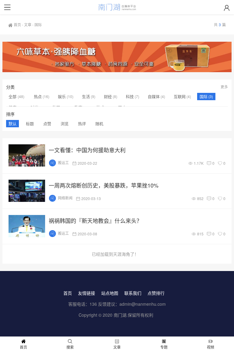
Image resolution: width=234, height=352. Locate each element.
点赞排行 (156, 293)
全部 (13, 96)
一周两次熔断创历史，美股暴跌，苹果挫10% (103, 185)
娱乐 (62, 96)
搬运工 (63, 162)
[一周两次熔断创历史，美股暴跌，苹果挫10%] (27, 191)
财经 (108, 96)
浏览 (65, 123)
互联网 (180, 96)
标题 (30, 123)
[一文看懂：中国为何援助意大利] (27, 155)
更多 (224, 86)
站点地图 (109, 293)
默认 (12, 123)
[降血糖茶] (117, 57)
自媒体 (154, 96)
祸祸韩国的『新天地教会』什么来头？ (95, 220)
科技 (130, 96)
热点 (38, 96)
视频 (210, 347)
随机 (99, 123)
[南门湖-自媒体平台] (117, 7)
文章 (27, 24)
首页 (17, 24)
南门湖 (120, 315)
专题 (164, 347)
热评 (82, 123)
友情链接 (86, 293)
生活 (86, 96)
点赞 (47, 123)
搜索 (70, 347)
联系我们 (132, 293)
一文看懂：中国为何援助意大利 (87, 150)
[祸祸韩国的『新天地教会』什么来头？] (27, 226)
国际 (203, 96)
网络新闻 (65, 197)
